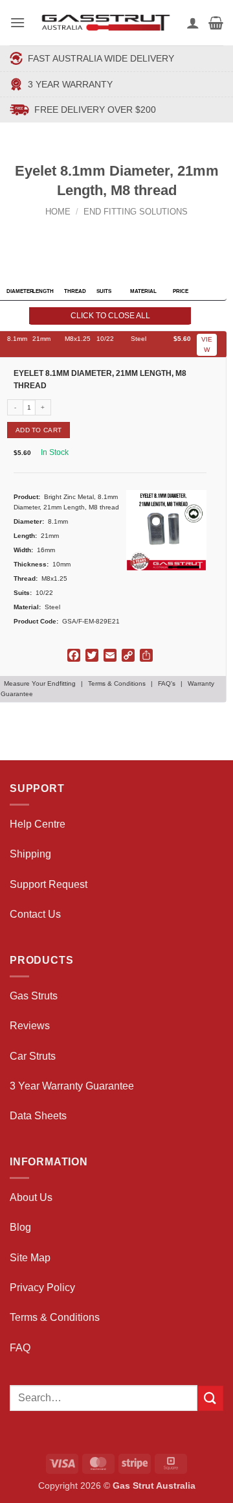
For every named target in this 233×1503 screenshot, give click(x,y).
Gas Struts (34, 995)
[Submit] (210, 1398)
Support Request (48, 884)
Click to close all (110, 315)
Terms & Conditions (117, 683)
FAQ (20, 1347)
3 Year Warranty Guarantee (72, 1085)
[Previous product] (129, 233)
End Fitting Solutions (135, 211)
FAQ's (166, 683)
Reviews (30, 1025)
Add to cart (38, 430)
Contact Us (35, 914)
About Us (31, 1197)
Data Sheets (38, 1115)
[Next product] (104, 233)
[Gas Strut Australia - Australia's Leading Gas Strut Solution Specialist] (106, 23)
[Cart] (215, 22)
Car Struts (33, 1056)
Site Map (30, 1257)
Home (58, 211)
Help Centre (37, 824)
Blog (20, 1227)
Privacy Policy (42, 1287)
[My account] (192, 22)
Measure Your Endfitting (40, 683)
